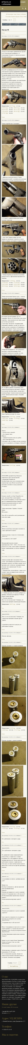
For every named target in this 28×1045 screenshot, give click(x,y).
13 (21, 835)
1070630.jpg (5, 282)
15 (22, 873)
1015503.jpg (17, 828)
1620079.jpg (12, 416)
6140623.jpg (5, 730)
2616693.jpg (12, 728)
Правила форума (15, 16)
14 (22, 845)
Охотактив (15, 1007)
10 (21, 632)
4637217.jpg (17, 109)
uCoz (9, 1013)
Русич (3, 33)
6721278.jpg (17, 730)
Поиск (21, 16)
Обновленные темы (11, 14)
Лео (3, 469)
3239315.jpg (5, 107)
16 (22, 905)
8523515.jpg (5, 109)
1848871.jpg (5, 420)
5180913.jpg (5, 418)
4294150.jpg (12, 826)
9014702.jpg (12, 465)
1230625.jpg (5, 828)
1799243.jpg (5, 111)
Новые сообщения (21, 14)
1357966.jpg (17, 418)
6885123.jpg (17, 107)
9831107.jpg (17, 111)
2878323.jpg (17, 286)
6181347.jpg (17, 284)
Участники (8, 16)
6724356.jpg (17, 282)
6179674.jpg (5, 113)
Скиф (3, 489)
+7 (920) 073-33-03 (7, 1029)
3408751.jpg (12, 604)
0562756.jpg (12, 106)
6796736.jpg (5, 284)
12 (21, 737)
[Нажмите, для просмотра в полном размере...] (14, 49)
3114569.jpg (12, 280)
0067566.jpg (5, 286)
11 (21, 642)
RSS (25, 16)
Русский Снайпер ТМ (7, 1007)
